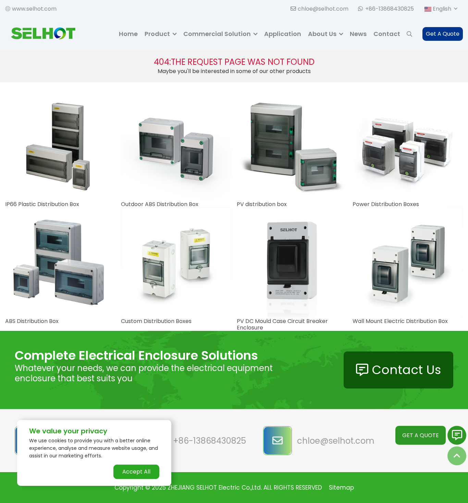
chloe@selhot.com (323, 9)
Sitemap (341, 487)
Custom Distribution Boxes (156, 321)
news (358, 33)
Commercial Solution (217, 33)
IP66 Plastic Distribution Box (42, 204)
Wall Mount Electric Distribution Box (400, 321)
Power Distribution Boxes (386, 204)
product (157, 33)
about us (322, 33)
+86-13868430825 (389, 9)
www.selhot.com (34, 9)
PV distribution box (262, 204)
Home (128, 33)
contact (386, 33)
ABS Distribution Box (32, 321)
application (282, 33)
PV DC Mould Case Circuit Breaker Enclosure (282, 324)
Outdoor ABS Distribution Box (159, 204)
